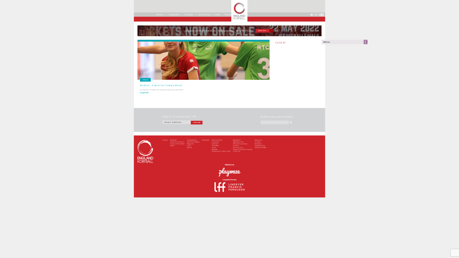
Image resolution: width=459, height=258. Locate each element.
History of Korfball (177, 144)
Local (189, 145)
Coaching (215, 142)
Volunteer (215, 145)
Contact (258, 142)
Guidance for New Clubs (221, 151)
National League (193, 142)
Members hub (238, 142)
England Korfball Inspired (242, 149)
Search (189, 147)
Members (229, 14)
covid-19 (236, 151)
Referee (214, 149)
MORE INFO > (262, 30)
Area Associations (177, 142)
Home (165, 140)
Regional (190, 144)
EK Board (258, 144)
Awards (236, 145)
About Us (258, 140)
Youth (214, 147)
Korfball (160, 14)
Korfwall (215, 144)
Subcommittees (260, 147)
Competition (174, 14)
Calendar (189, 14)
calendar (205, 140)
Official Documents (240, 144)
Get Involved (204, 14)
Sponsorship (238, 147)
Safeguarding (260, 145)
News (217, 14)
